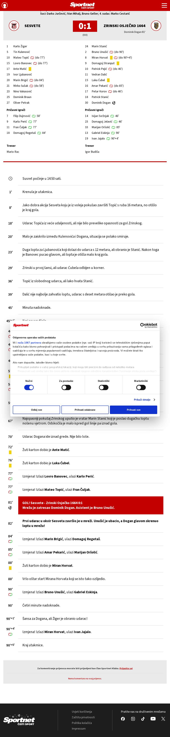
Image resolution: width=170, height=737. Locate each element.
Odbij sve (36, 409)
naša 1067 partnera (29, 342)
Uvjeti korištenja (82, 712)
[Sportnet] (82, 5)
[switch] (66, 387)
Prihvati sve (133, 409)
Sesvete (33, 26)
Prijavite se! (126, 668)
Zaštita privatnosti (83, 717)
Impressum (79, 729)
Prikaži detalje (142, 399)
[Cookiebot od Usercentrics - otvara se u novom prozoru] (142, 325)
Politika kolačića (82, 723)
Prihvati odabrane (85, 409)
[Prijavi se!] (5, 6)
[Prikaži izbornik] (164, 6)
